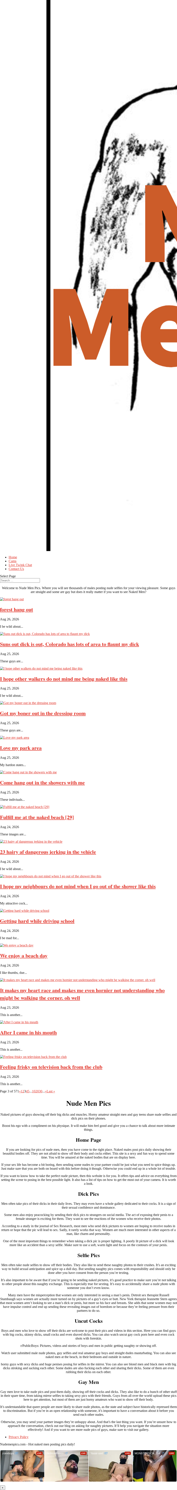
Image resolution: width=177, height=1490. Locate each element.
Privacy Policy (18, 1437)
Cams (12, 561)
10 (33, 1091)
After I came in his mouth (28, 1032)
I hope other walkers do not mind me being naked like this (63, 678)
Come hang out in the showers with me (42, 782)
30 (40, 1091)
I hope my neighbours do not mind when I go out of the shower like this (78, 886)
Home (13, 557)
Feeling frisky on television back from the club (51, 1066)
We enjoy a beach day (23, 955)
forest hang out (16, 609)
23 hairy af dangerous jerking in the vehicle (48, 851)
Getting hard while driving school (37, 921)
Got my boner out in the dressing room (43, 713)
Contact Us (16, 569)
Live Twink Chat (20, 565)
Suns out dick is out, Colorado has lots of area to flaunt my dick (69, 644)
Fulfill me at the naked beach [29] (37, 817)
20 (37, 1091)
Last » (51, 1091)
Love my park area (21, 747)
